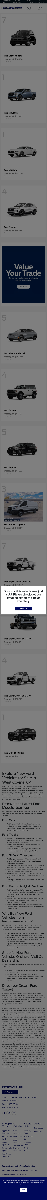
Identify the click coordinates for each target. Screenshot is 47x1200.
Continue (23, 608)
